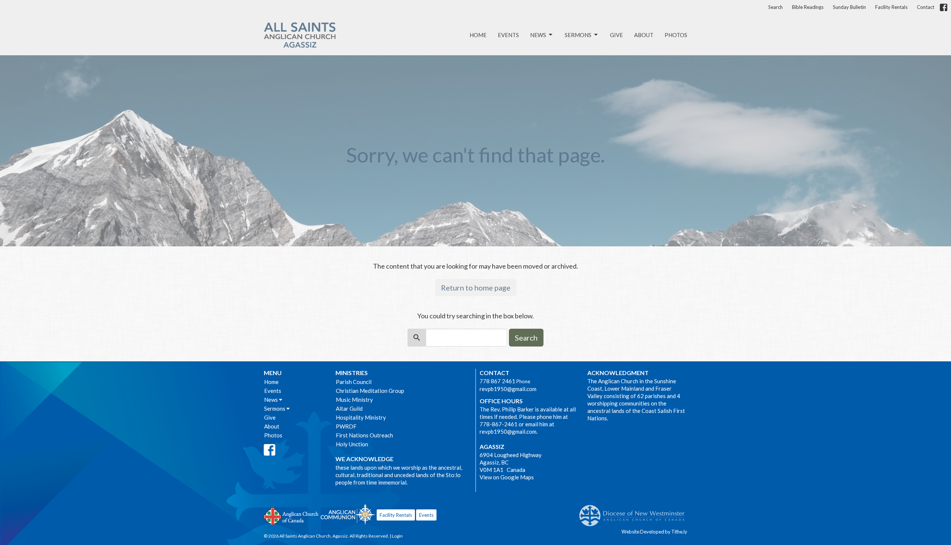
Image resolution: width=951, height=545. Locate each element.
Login (397, 536)
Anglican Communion (348, 514)
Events (508, 35)
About (643, 35)
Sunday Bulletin (849, 7)
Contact (925, 7)
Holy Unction (352, 444)
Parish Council (353, 381)
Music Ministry (354, 399)
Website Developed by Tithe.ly (654, 532)
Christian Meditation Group (370, 390)
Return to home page (475, 287)
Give (616, 35)
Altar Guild (349, 408)
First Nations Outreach (364, 435)
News (538, 35)
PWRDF (346, 426)
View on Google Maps (507, 477)
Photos (676, 35)
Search (775, 7)
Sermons (578, 35)
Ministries (351, 372)
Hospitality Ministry (361, 417)
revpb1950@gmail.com (508, 388)
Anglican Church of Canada (291, 515)
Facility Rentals (891, 7)
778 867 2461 (497, 381)
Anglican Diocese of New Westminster (634, 512)
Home (478, 35)
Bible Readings (808, 7)
